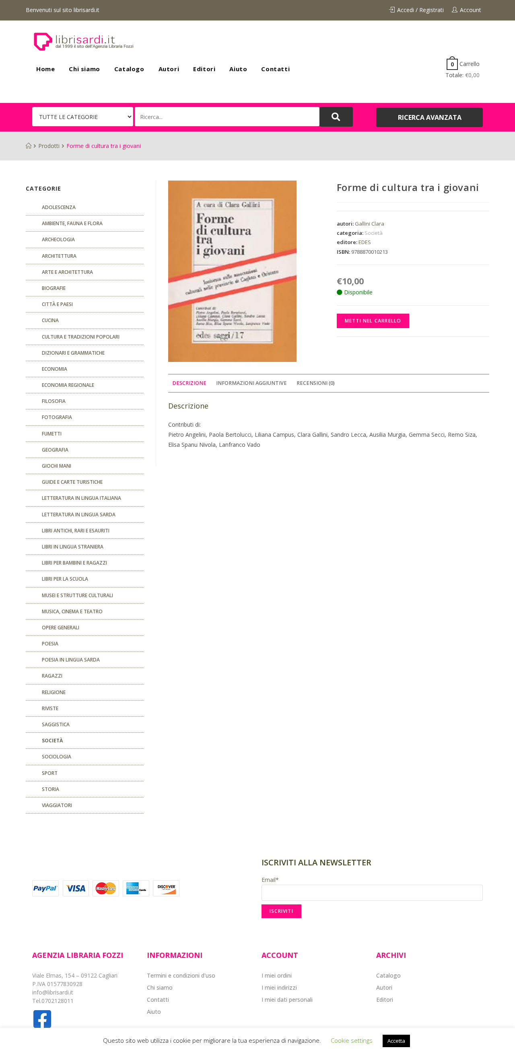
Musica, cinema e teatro (72, 611)
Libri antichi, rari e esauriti (75, 530)
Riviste (50, 708)
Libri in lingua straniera (72, 546)
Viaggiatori (57, 805)
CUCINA (50, 320)
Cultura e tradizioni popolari (80, 336)
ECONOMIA (54, 369)
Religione (54, 692)
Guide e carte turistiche (72, 482)
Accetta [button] (396, 1040)
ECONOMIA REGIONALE (68, 385)
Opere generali (60, 627)
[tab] (189, 383)
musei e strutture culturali (77, 595)
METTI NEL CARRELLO (373, 320)
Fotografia (57, 417)
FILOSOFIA (54, 401)
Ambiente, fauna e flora (72, 223)
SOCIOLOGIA (56, 756)
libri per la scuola (65, 578)
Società (374, 232)
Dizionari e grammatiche (73, 352)
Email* (270, 879)
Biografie (54, 288)
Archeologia (58, 239)
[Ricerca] (227, 116)
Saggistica (56, 724)
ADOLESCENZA (59, 207)
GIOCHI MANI (56, 465)
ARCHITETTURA (59, 256)
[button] (429, 117)
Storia (50, 789)
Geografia (55, 449)
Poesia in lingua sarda (71, 659)
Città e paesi (57, 304)
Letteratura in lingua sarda (78, 514)
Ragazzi (52, 675)
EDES (364, 242)
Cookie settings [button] (352, 1040)
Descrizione (189, 383)
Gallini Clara (369, 223)
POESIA (50, 643)
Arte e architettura (67, 272)
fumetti (52, 433)
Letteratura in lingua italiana (81, 498)
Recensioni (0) (316, 383)
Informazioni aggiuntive (251, 383)
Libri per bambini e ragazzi (74, 562)
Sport (50, 773)
